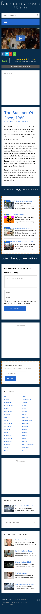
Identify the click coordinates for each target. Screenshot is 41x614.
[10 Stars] (34, 59)
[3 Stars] (21, 59)
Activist (6, 399)
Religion (24, 429)
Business (7, 414)
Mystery (24, 411)
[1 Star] (17, 59)
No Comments (23, 121)
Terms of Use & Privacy (19, 602)
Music (6, 121)
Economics (7, 435)
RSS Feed (10, 604)
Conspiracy (7, 426)
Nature (24, 414)
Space (24, 438)
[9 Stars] (32, 59)
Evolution (7, 444)
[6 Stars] (26, 59)
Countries (7, 429)
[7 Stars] (28, 59)
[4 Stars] (23, 59)
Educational (8, 438)
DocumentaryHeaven (21, 599)
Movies (24, 405)
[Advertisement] (20, 90)
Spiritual (24, 441)
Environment (8, 441)
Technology (25, 447)
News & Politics (27, 417)
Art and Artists (8, 405)
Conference (8, 423)
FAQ (2, 604)
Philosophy (25, 423)
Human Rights (26, 399)
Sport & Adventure (28, 444)
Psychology (25, 426)
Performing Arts (27, 420)
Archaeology (8, 402)
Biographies (8, 411)
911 (5, 396)
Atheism (6, 408)
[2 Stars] (19, 59)
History (24, 396)
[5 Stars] (24, 59)
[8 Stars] (30, 59)
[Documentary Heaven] (20, 8)
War (23, 450)
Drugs (6, 432)
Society (12, 121)
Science (24, 432)
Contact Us (5, 602)
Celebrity (7, 417)
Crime (6, 420)
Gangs (6, 447)
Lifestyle (24, 402)
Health (6, 450)
